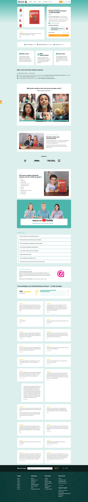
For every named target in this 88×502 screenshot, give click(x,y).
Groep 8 (18, 489)
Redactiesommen (48, 486)
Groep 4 (18, 483)
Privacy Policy (61, 491)
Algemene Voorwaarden (62, 490)
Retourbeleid (60, 494)
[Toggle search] (66, 2)
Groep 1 (18, 478)
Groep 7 (18, 487)
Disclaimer (60, 496)
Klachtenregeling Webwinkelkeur (64, 493)
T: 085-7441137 (61, 485)
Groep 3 (18, 481)
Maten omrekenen (34, 486)
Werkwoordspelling (48, 483)
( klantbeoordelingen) (56, 9)
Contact (59, 478)
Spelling (46, 478)
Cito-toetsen (33, 481)
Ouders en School (48, 481)
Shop (61, 1)
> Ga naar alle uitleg (48, 489)
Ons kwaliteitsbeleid (62, 481)
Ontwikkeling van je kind (35, 489)
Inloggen (64, 2)
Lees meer (32, 34)
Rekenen (29, 5)
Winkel (22, 5)
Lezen (32, 487)
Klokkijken (33, 483)
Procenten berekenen (35, 484)
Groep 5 (18, 484)
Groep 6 (26, 5)
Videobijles (47, 487)
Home (19, 5)
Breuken (46, 484)
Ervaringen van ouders (62, 483)
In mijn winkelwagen (59, 35)
